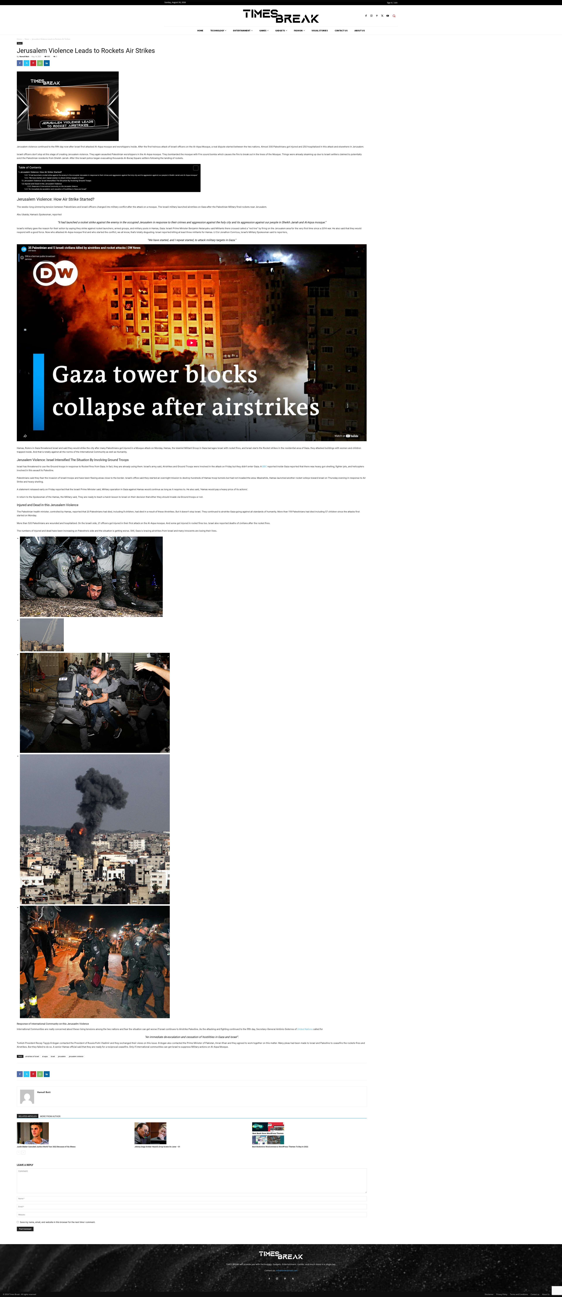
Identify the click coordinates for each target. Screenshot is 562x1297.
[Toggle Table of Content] (194, 167)
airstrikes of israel (32, 1056)
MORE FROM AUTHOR (50, 1116)
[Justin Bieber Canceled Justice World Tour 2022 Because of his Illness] (74, 1133)
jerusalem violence (76, 1056)
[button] (393, 15)
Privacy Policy (501, 1294)
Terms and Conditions (519, 1294)
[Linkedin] (47, 63)
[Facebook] (366, 16)
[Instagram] (371, 16)
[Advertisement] (459, 80)
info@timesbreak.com (287, 1270)
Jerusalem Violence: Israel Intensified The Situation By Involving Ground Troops (57, 181)
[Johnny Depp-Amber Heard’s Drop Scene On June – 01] (191, 1133)
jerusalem (62, 1056)
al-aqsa (45, 1056)
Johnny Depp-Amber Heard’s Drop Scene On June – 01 (157, 1147)
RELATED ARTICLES (28, 1116)
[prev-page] (18, 1152)
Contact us (535, 1294)
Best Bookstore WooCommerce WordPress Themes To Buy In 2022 (280, 1147)
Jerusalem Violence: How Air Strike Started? (41, 172)
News (27, 39)
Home (19, 39)
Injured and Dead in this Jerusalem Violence (43, 184)
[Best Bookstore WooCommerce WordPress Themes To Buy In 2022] (309, 1133)
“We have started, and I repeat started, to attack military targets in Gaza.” (56, 178)
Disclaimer (489, 1294)
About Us (546, 1294)
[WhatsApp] (40, 63)
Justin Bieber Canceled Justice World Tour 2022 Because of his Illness (46, 1147)
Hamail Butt (24, 56)
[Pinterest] (377, 16)
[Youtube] (388, 16)
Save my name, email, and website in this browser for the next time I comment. (57, 1222)
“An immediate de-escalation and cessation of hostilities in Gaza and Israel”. (57, 189)
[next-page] (23, 1152)
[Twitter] (382, 16)
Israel (53, 1056)
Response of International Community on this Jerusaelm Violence (55, 186)
